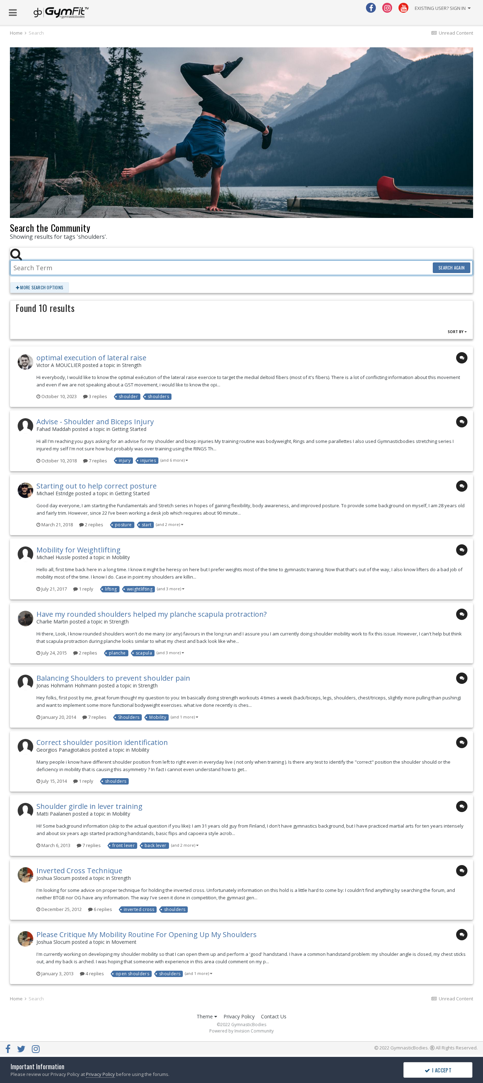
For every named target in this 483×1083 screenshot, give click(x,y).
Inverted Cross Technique (79, 870)
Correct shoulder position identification (102, 742)
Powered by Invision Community (241, 1031)
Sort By (456, 331)
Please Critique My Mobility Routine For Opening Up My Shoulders (146, 934)
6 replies (102, 909)
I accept (441, 1070)
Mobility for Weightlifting (78, 550)
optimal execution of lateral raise (91, 357)
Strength (131, 365)
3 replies (97, 396)
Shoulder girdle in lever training (89, 806)
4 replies (94, 973)
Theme (205, 1016)
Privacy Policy (239, 1016)
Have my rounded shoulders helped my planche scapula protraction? (151, 614)
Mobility (121, 557)
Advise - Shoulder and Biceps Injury (95, 421)
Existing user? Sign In (441, 8)
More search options (41, 287)
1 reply (85, 589)
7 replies (97, 460)
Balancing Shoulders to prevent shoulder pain (113, 678)
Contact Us (273, 1016)
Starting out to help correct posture (96, 486)
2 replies (93, 524)
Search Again (451, 268)
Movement (123, 942)
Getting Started (129, 429)
